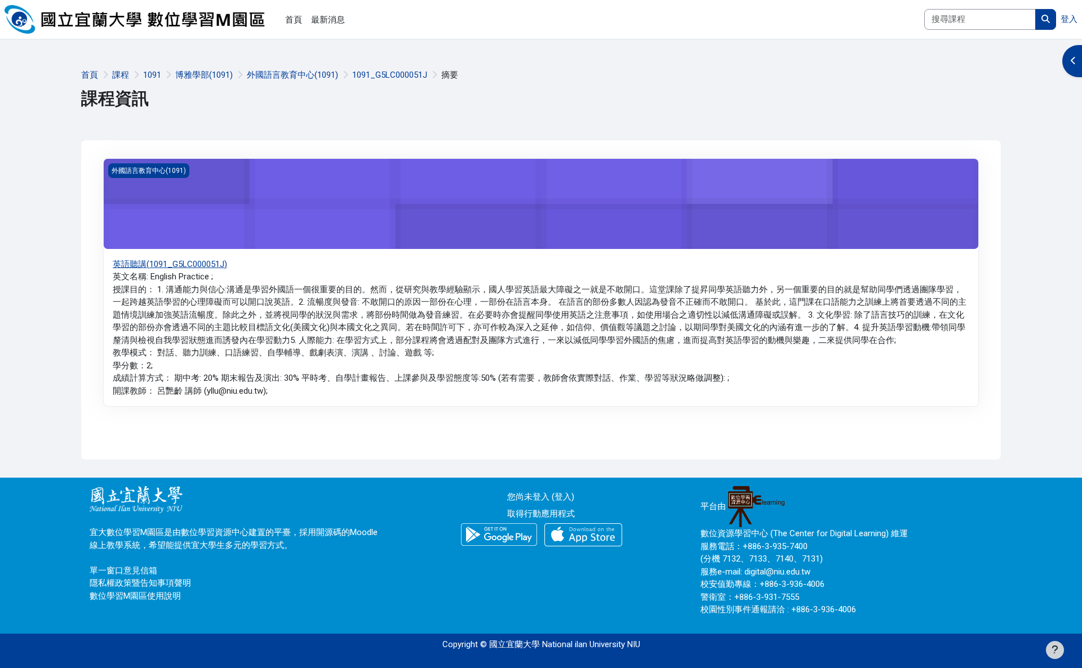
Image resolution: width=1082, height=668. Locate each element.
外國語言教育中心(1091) (292, 75)
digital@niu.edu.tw (777, 572)
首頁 (89, 75)
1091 (152, 75)
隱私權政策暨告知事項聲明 (140, 583)
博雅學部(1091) (204, 75)
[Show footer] (1055, 650)
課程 (120, 75)
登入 (1069, 19)
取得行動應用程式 (541, 514)
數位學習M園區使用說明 (135, 596)
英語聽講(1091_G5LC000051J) (170, 264)
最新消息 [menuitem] (328, 20)
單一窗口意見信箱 (123, 570)
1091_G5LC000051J (389, 75)
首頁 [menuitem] (293, 20)
